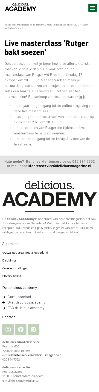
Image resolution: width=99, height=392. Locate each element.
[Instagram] (8, 329)
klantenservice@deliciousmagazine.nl (59, 166)
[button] (92, 8)
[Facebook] (20, 329)
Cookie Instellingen (15, 268)
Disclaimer (9, 260)
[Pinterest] (33, 329)
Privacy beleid (11, 276)
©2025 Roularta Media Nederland (25, 252)
